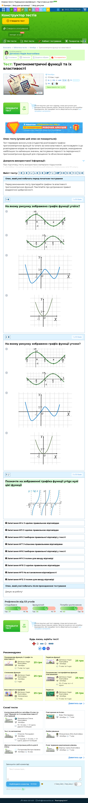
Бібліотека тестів (20, 48)
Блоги (11, 2)
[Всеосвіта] (3, 10)
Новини (5, 2)
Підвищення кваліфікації (25, 2)
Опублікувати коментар (23, 784)
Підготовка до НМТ (47, 2)
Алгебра (33, 48)
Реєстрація (75, 10)
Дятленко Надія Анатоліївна (24, 54)
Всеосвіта (7, 48)
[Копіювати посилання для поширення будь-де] (40, 648)
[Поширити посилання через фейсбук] (44, 648)
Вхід (67, 10)
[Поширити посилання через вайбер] (48, 648)
